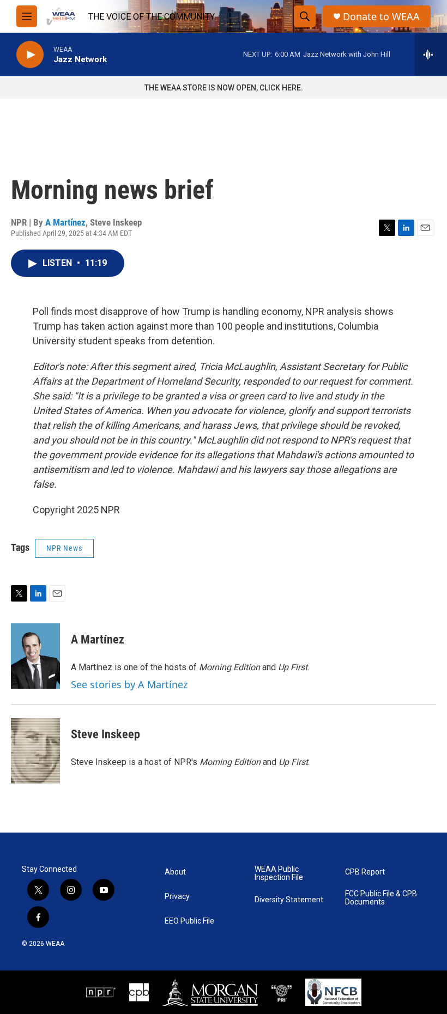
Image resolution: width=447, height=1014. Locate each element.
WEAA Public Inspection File (279, 873)
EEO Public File (189, 921)
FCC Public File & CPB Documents (381, 898)
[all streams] (431, 54)
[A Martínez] (35, 656)
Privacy (177, 896)
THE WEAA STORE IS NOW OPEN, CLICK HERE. (223, 87)
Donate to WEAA (381, 16)
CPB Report (365, 872)
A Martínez (65, 222)
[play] (30, 54)
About (175, 872)
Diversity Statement (289, 900)
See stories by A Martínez (129, 684)
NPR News (64, 548)
